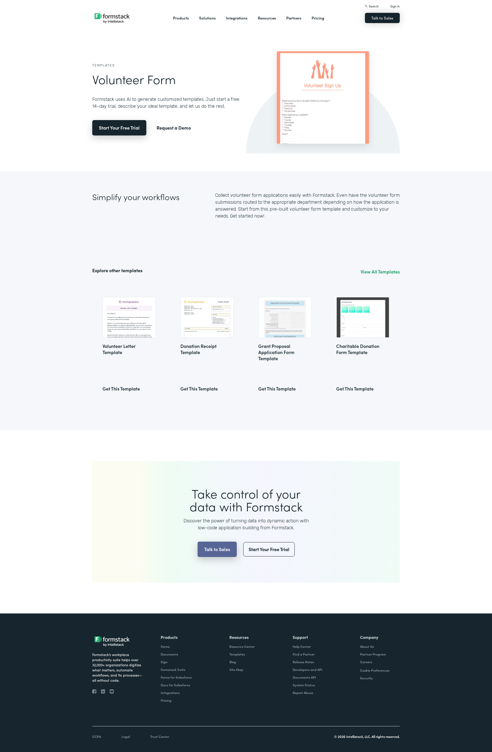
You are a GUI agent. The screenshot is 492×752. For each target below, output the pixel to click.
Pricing (318, 18)
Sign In (395, 6)
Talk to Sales (382, 18)
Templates (103, 65)
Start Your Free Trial (119, 127)
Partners (293, 18)
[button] (180, 18)
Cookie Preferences (374, 670)
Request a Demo (174, 127)
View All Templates (380, 272)
